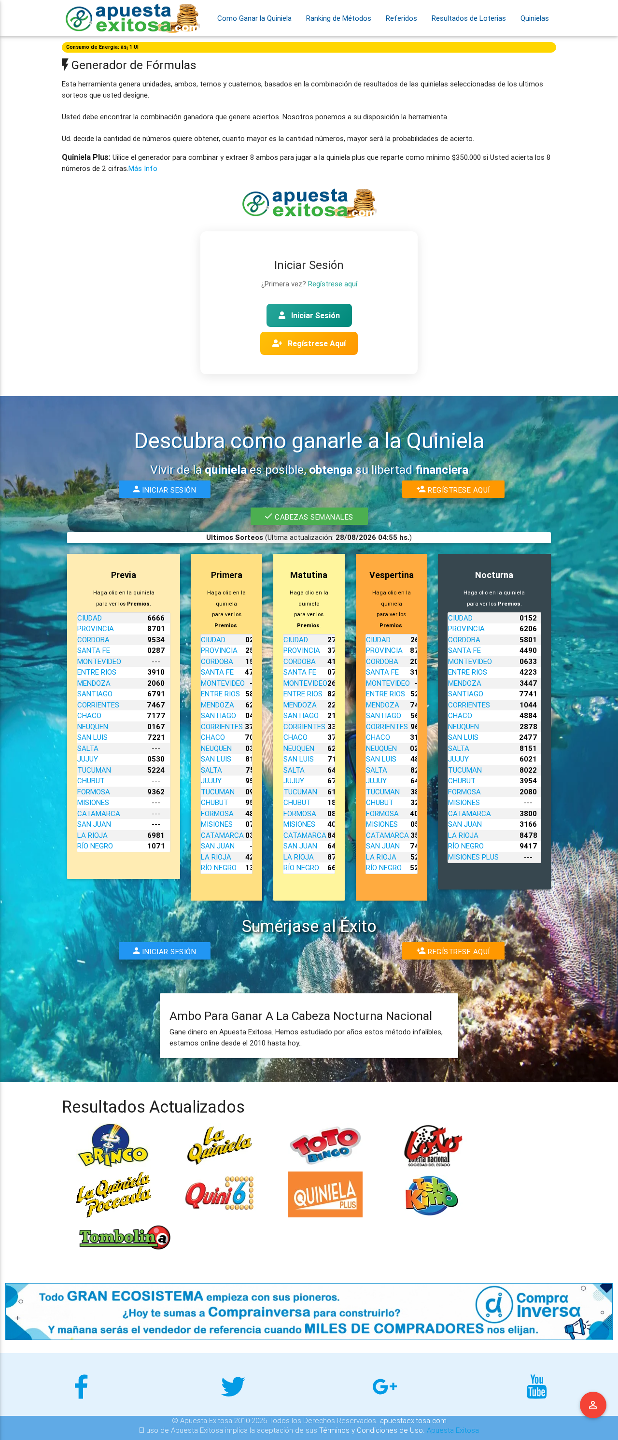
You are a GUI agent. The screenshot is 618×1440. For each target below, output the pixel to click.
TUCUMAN (94, 770)
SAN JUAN (94, 824)
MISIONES (93, 802)
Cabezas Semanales (312, 517)
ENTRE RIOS (96, 672)
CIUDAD (89, 617)
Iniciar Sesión (314, 315)
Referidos (401, 18)
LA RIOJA (92, 835)
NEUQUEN (92, 726)
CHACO (89, 715)
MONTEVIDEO (99, 661)
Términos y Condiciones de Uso (371, 1430)
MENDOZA (94, 683)
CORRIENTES (98, 704)
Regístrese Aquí (316, 343)
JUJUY (87, 758)
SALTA (87, 748)
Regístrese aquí (332, 283)
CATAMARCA (98, 813)
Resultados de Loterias (469, 18)
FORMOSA (93, 791)
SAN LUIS (92, 737)
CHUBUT (91, 780)
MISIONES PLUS (473, 856)
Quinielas (534, 18)
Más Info (142, 168)
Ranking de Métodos (338, 18)
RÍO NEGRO (95, 845)
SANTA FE (93, 650)
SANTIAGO (94, 693)
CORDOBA (93, 639)
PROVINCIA (95, 628)
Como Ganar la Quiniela (254, 18)
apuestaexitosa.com (413, 1420)
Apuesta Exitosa (453, 1430)
